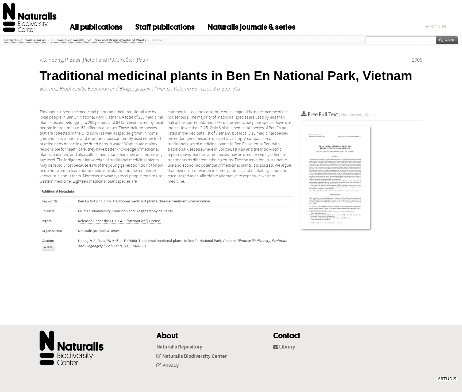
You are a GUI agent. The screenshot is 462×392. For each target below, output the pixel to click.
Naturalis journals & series (251, 26)
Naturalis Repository (179, 347)
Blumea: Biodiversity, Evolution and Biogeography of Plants (98, 40)
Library (286, 347)
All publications (96, 26)
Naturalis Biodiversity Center (194, 356)
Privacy (170, 365)
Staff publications (165, 26)
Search (448, 40)
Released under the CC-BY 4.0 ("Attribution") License (119, 221)
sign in (437, 27)
